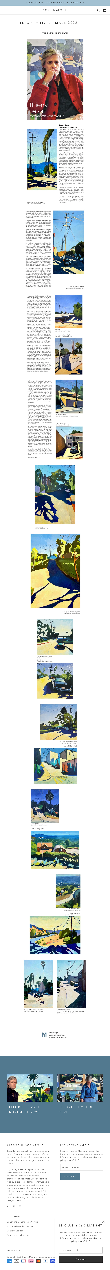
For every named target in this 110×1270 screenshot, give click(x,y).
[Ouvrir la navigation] (5, 10)
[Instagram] (14, 1206)
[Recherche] (98, 10)
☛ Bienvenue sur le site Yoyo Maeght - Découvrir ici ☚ (55, 3)
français (12, 1250)
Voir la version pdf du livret (55, 33)
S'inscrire (81, 1259)
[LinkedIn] (20, 1206)
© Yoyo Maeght (29, 1257)
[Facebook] (8, 1206)
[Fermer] (103, 1221)
